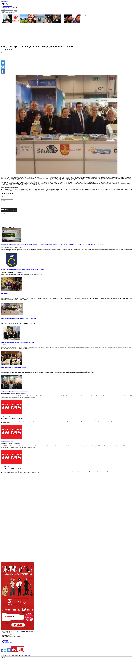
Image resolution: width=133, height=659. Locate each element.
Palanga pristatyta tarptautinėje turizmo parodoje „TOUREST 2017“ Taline (18, 318)
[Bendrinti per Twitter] (3, 68)
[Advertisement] (66, 34)
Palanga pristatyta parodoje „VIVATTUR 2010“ (12, 416)
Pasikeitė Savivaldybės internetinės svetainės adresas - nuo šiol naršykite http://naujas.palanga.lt (23, 269)
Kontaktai (5, 4)
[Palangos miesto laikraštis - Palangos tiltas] (4, 1)
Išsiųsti (2, 213)
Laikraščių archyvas (7, 6)
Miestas (20, 247)
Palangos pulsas (4, 293)
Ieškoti (15, 11)
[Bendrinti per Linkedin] (3, 64)
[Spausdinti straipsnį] (2, 59)
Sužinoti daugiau (28, 655)
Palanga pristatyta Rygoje (7, 441)
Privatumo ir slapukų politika (9, 644)
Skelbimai (5, 641)
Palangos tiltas (12, 12)
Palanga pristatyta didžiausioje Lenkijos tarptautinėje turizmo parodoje (17, 342)
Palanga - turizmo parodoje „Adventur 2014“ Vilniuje (13, 367)
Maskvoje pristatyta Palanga (7, 466)
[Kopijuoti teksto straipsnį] (2, 56)
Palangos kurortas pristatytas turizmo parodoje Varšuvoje (14, 391)
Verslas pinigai (12, 344)
